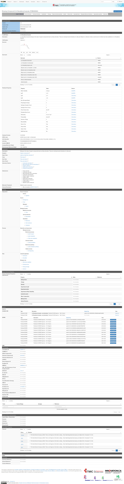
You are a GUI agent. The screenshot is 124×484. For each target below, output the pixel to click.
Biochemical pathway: (30, 244)
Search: (108, 55)
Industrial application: (24, 253)
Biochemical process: (30, 232)
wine (22, 447)
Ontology (49, 14)
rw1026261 (22, 386)
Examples (33, 1)
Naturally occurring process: (26, 228)
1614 (21, 370)
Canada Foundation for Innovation (38, 469)
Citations (30, 432)
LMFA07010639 (33, 187)
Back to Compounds (117, 11)
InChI (37, 52)
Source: (22, 197)
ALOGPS (73, 90)
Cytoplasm (28, 225)
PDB (30, 52)
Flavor (22, 432)
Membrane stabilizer (27, 262)
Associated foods (77, 14)
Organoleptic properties (98, 14)
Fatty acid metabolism (32, 238)
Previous (113, 84)
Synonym (23, 58)
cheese (22, 435)
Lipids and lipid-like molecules (26, 155)
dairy (22, 438)
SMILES (33, 52)
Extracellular (28, 216)
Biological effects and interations (86, 14)
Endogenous (25, 199)
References (105, 14)
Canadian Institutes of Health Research (23, 469)
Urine (27, 212)
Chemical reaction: (29, 240)
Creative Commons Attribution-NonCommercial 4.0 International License (34, 482)
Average (40, 404)
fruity (22, 441)
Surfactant (25, 255)
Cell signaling (31, 250)
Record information (28, 14)
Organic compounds (24, 153)
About (38, 1)
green (22, 444)
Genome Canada (44, 470)
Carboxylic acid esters (27, 163)
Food (24, 202)
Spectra (64, 14)
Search (15, 1)
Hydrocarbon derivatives (28, 167)
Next (119, 84)
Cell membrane (29, 223)
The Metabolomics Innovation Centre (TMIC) (58, 469)
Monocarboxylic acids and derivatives (30, 164)
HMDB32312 (23, 365)
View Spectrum (113, 319)
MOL (24, 52)
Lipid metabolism (31, 236)
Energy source (26, 264)
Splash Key (86, 311)
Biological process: (27, 230)
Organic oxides (26, 165)
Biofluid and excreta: (27, 210)
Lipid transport (31, 234)
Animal (27, 206)
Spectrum (117, 313)
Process (4, 228)
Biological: (25, 204)
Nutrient (24, 269)
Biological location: (24, 208)
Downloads (21, 1)
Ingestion (27, 195)
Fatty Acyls (22, 157)
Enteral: (24, 193)
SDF (27, 52)
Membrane (28, 220)
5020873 (22, 349)
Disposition (4, 191)
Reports (27, 1)
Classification (44, 14)
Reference (99, 277)
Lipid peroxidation (31, 242)
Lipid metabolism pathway (33, 246)
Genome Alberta (51, 470)
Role (3, 253)
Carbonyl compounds (27, 168)
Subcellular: (25, 218)
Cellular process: (29, 248)
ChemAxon (74, 95)
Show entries (25, 55)
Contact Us (44, 1)
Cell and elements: (27, 214)
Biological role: (23, 260)
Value (74, 277)
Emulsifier (25, 258)
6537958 (22, 355)
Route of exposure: (24, 191)
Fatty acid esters (23, 159)
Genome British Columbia (62, 470)
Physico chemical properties (57, 14)
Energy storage (26, 266)
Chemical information (36, 14)
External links (69, 14)
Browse (9, 1)
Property (22, 277)
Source (99, 58)
